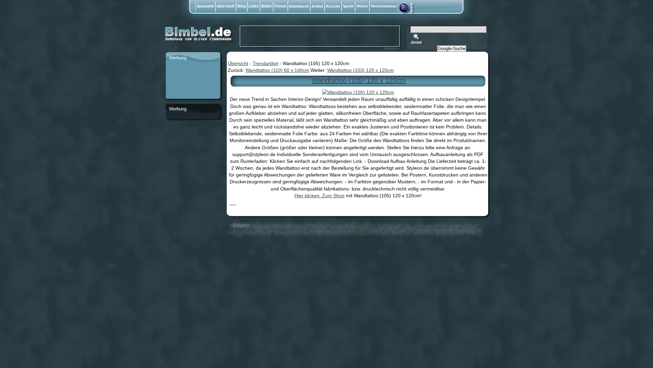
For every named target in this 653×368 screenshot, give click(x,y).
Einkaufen (241, 225)
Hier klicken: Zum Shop (320, 195)
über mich (226, 6)
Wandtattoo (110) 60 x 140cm (277, 70)
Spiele (348, 6)
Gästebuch (299, 6)
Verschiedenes (384, 6)
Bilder (266, 6)
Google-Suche (452, 48)
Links (253, 6)
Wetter (362, 6)
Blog (241, 6)
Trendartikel (265, 63)
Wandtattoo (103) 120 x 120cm (360, 70)
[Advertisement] (193, 80)
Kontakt (333, 6)
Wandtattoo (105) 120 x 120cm (359, 80)
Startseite (205, 6)
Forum (280, 6)
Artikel (317, 6)
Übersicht (238, 63)
